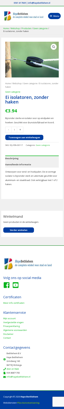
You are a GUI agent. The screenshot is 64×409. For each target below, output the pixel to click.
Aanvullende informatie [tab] (18, 164)
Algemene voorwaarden (15, 330)
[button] (54, 47)
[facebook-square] (7, 285)
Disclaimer (8, 334)
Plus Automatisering (28, 402)
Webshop (17, 83)
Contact (7, 337)
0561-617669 (20, 2)
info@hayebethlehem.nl (39, 2)
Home (8, 83)
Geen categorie (30, 83)
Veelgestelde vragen (13, 322)
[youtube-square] (16, 285)
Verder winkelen (18, 230)
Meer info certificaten (13, 302)
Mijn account (9, 318)
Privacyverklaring (11, 326)
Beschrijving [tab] (12, 158)
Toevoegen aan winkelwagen (24, 137)
